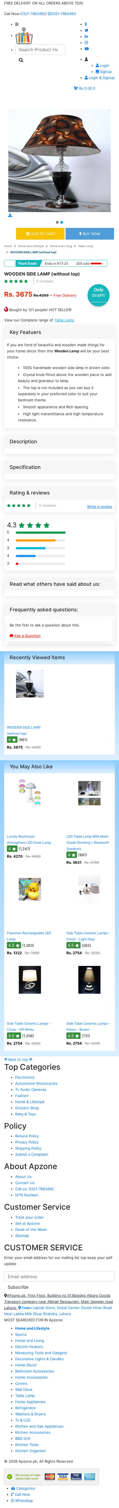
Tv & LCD (22, 1420)
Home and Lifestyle (31, 246)
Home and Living (61, 246)
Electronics (24, 1077)
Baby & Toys (25, 1114)
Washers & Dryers (30, 1414)
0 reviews (44, 281)
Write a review (99, 506)
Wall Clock (23, 1389)
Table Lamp (85, 246)
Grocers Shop (27, 1108)
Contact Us (25, 1182)
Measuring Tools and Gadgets (41, 1352)
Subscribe (18, 1287)
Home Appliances (30, 1401)
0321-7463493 (63, 13)
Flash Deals (27, 263)
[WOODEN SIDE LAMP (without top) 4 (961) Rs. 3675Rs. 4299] (30, 718)
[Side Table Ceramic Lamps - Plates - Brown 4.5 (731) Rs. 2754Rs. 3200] (89, 1014)
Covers (21, 1383)
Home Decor (26, 1365)
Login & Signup (101, 77)
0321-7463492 (32, 13)
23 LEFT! (98, 296)
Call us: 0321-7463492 (34, 1189)
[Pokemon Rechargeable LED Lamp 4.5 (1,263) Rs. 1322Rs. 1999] (30, 924)
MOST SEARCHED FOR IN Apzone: (33, 1320)
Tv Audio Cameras (30, 1089)
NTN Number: (27, 1195)
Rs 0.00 (85, 88)
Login (104, 65)
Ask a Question (27, 635)
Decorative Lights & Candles (39, 1359)
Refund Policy (27, 1136)
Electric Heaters (29, 1346)
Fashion (22, 1095)
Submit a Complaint (31, 1154)
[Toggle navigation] (16, 101)
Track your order (29, 1217)
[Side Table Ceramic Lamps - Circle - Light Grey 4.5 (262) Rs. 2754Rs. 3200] (89, 924)
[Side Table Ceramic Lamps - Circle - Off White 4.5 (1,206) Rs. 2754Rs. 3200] (30, 1014)
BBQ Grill (22, 1438)
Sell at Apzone (27, 1223)
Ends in (50, 263)
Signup (105, 71)
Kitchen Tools (26, 1444)
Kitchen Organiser (30, 1450)
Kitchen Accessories (32, 1432)
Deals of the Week (31, 1229)
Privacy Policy (26, 1142)
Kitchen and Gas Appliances (39, 1426)
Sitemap (22, 1235)
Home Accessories (31, 1377)
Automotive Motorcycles (36, 1083)
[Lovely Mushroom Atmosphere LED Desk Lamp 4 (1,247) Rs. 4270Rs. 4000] (30, 827)
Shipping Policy (28, 1148)
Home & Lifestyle (30, 1101)
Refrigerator (25, 1408)
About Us (23, 1176)
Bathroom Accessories (34, 1371)
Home (8, 246)
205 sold (82, 263)
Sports (21, 1334)
